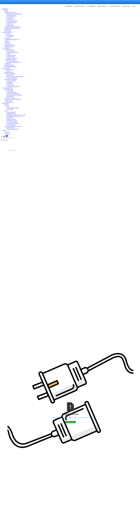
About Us (134, 6)
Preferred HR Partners (11, 22)
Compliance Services (9, 49)
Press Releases (10, 109)
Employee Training (9, 89)
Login (88, 1)
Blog (8, 106)
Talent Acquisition (102, 6)
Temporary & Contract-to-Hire (13, 86)
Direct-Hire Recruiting (11, 80)
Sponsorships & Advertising (12, 129)
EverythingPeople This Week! (13, 107)
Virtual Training (10, 96)
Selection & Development (12, 78)
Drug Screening (10, 75)
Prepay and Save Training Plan (13, 93)
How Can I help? (4, 140)
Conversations (10, 117)
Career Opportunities (68, 2)
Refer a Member (8, 31)
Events (6, 110)
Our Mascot (7, 133)
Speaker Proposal (10, 127)
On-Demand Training (9, 102)
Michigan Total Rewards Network (14, 62)
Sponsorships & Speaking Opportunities (13, 126)
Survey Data (7, 33)
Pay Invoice (83, 2)
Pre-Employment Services (10, 73)
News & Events (126, 6)
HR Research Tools (11, 19)
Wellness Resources (9, 46)
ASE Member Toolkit (11, 15)
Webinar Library (10, 25)
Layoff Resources (8, 43)
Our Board (7, 132)
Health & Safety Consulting (12, 52)
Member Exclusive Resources (11, 12)
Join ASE (6, 11)
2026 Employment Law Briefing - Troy (14, 116)
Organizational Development (11, 66)
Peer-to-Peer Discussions (12, 21)
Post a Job (9, 70)
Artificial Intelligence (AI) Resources (12, 39)
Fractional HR (9, 83)
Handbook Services (11, 51)
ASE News (7, 105)
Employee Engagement (9, 65)
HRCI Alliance (9, 18)
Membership (69, 6)
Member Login (8, 29)
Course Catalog (59, 2)
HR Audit (9, 53)
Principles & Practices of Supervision (14, 95)
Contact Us (77, 2)
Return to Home (70, 422)
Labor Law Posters (11, 56)
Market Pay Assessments (12, 60)
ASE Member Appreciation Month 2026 (13, 26)
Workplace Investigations (12, 58)
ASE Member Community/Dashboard (14, 14)
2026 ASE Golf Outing (11, 113)
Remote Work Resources (10, 45)
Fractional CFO (10, 82)
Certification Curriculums (10, 97)
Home (8, 150)
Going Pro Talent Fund (11, 92)
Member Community (50, 2)
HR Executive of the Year (12, 120)
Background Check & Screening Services (15, 76)
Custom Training (8, 100)
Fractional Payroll (10, 85)
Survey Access (10, 24)
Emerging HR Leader (11, 119)
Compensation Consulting (10, 59)
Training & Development (114, 6)
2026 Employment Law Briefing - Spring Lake (16, 115)
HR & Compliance (91, 6)
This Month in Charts (11, 124)
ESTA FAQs (7, 42)
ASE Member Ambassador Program (12, 28)
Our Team (7, 134)
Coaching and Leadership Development (13, 99)
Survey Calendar (10, 35)
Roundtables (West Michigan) (13, 123)
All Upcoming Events (11, 112)
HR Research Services (11, 55)
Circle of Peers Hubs (11, 16)
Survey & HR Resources (79, 6)
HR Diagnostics (8, 63)
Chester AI (7, 41)
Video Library (7, 38)
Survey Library (10, 36)
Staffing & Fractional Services (11, 79)
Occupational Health (9, 72)
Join (90, 1)
